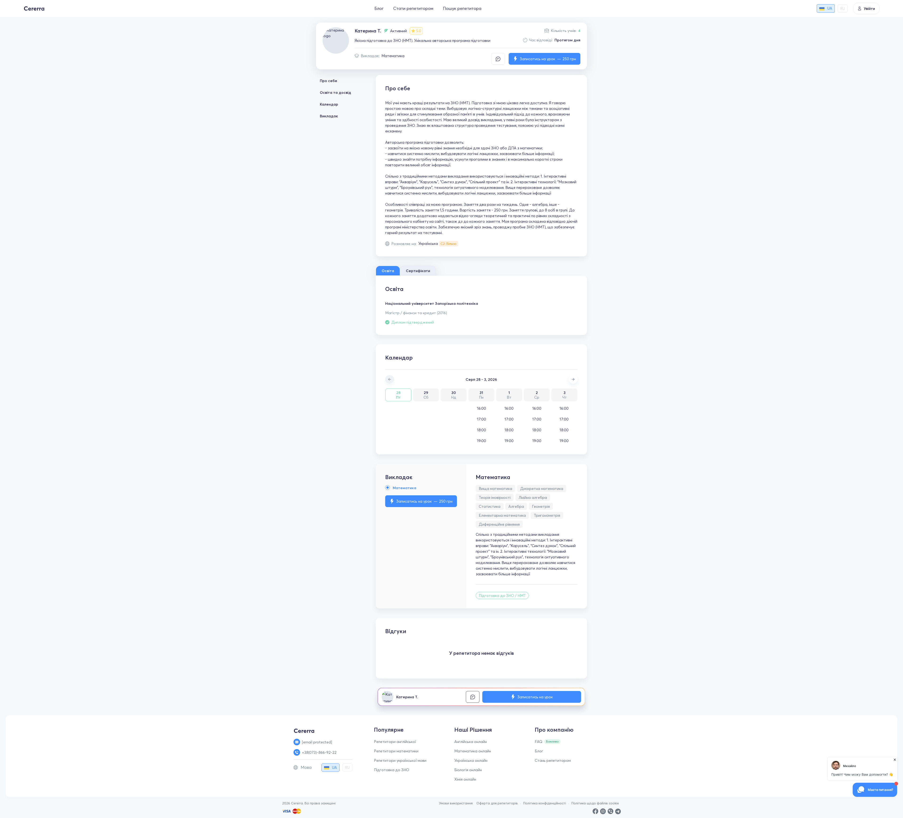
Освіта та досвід (335, 92)
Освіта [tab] (388, 270)
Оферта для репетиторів (497, 803)
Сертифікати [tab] (418, 270)
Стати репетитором (413, 8)
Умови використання (456, 803)
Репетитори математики (396, 751)
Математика (392, 55)
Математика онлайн (472, 751)
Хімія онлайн (465, 779)
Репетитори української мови (400, 760)
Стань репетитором (553, 760)
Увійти (869, 8)
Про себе (328, 80)
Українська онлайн (470, 760)
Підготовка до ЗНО (391, 769)
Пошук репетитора (462, 8)
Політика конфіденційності (544, 803)
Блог (379, 8)
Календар (329, 104)
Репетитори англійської (395, 741)
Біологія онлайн (468, 769)
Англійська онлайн (470, 741)
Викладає (329, 116)
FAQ (538, 741)
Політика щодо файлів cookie (595, 803)
